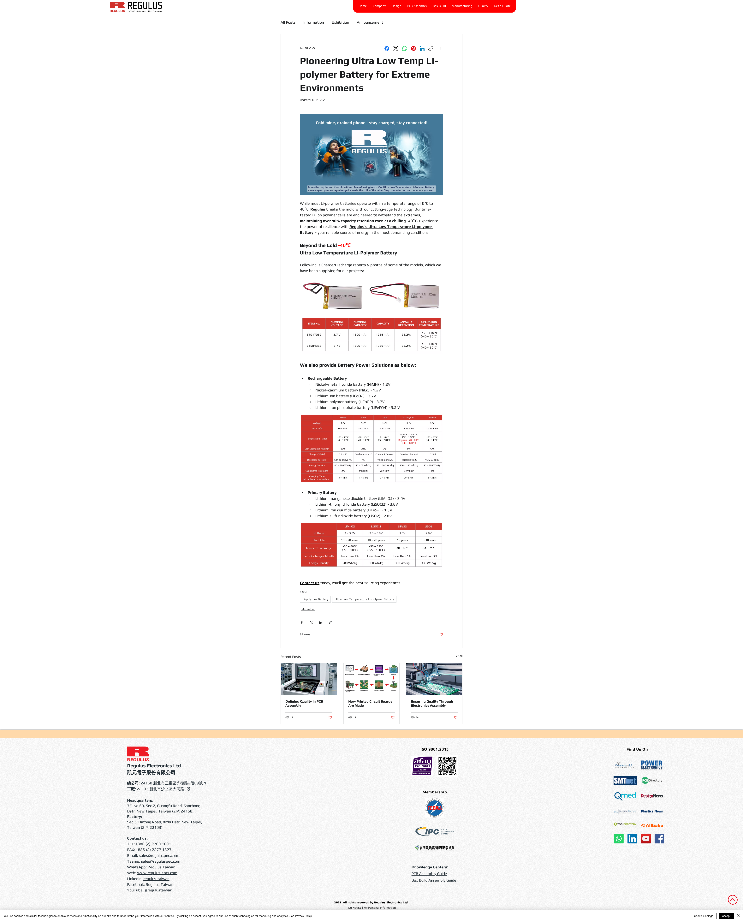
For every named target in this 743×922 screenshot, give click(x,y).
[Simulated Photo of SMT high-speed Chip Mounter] (434, 679)
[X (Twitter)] (395, 48)
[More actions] (440, 48)
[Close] (738, 916)
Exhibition (340, 22)
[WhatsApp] (404, 48)
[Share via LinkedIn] (321, 622)
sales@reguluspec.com (158, 855)
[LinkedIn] (422, 48)
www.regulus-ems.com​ (157, 873)
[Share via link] (330, 622)
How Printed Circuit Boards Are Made (370, 703)
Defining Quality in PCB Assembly (304, 703)
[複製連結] (430, 48)
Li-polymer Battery (315, 599)
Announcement (370, 22)
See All (458, 655)
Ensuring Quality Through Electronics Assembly (432, 703)
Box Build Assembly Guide (434, 880)
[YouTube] (646, 838)
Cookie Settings (703, 916)
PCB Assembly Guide (429, 873)
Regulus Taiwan (161, 867)
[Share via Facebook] (302, 622)
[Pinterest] (413, 48)
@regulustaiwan (158, 890)
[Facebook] (386, 48)
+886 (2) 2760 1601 (153, 844)
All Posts (288, 22)
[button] (483, 6)
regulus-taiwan (156, 878)
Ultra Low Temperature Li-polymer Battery (364, 599)
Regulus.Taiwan (159, 884)
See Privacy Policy (300, 916)
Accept (726, 916)
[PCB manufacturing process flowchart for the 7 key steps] (372, 679)
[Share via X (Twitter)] (311, 622)
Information (313, 22)
